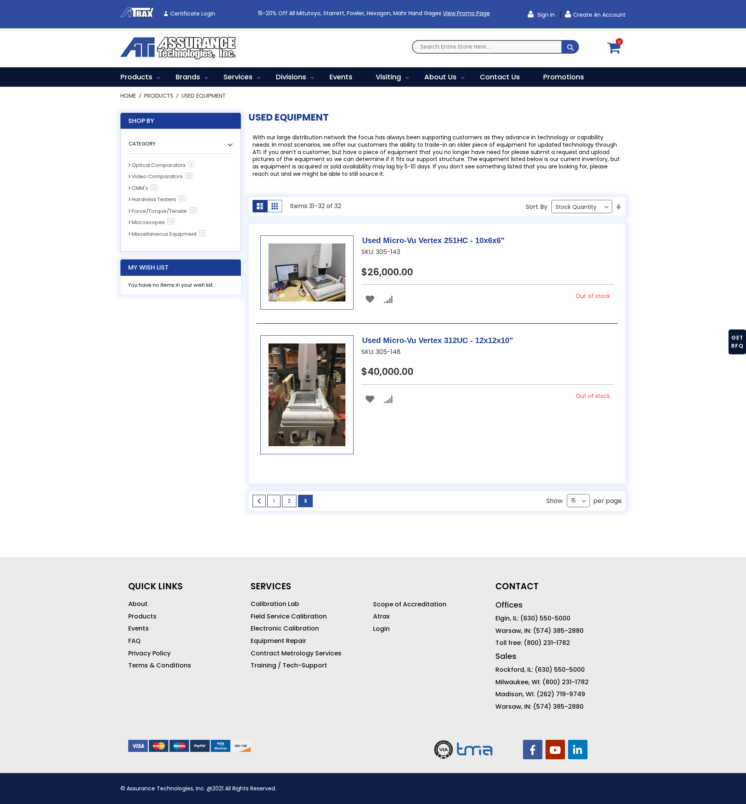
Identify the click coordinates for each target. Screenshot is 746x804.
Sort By (536, 206)
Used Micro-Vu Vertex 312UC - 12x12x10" (437, 340)
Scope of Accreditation (409, 604)
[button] (369, 299)
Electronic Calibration (285, 628)
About (138, 604)
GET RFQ (737, 342)
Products (159, 96)
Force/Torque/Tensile (159, 211)
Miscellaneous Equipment (164, 234)
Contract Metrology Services (296, 653)
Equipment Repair (278, 641)
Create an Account (599, 15)
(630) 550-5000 (545, 618)
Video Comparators (157, 176)
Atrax (381, 616)
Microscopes (148, 222)
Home (129, 96)
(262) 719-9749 (561, 694)
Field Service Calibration (289, 616)
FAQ (134, 641)
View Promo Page (466, 13)
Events (138, 628)
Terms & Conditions (159, 665)
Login (381, 629)
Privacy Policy (149, 653)
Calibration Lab (275, 604)
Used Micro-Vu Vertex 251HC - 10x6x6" (433, 240)
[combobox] (495, 47)
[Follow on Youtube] (555, 749)
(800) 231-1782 (547, 643)
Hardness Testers (154, 199)
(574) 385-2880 (558, 631)
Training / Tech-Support (289, 665)
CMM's (140, 188)
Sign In (545, 15)
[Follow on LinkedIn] (577, 749)
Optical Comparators (159, 165)
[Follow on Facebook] (532, 749)
